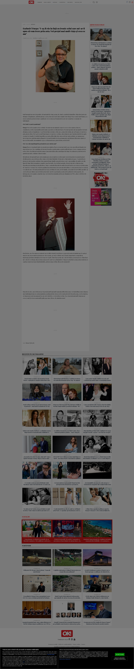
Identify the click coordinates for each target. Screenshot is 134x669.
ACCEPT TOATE (120, 654)
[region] (67, 658)
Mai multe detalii (50, 654)
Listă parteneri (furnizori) (64, 659)
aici (23, 661)
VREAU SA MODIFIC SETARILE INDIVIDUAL (120, 658)
